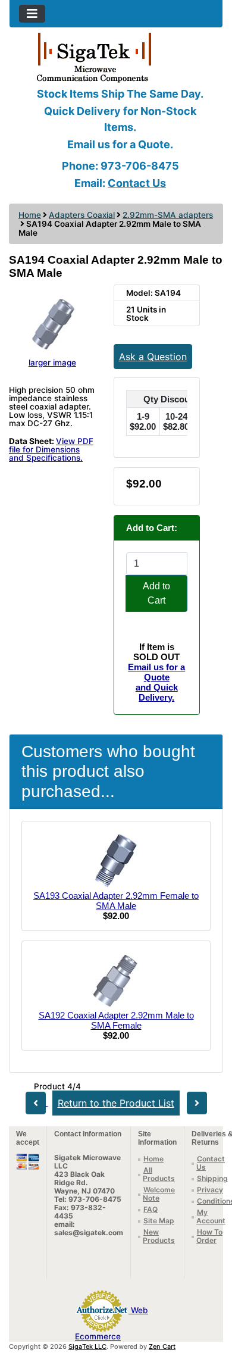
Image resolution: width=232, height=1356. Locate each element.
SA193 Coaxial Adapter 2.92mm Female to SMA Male (116, 901)
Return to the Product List (116, 1103)
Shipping (212, 1178)
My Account (210, 1216)
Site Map (158, 1220)
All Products (159, 1174)
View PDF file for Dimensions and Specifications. (51, 449)
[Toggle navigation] (32, 14)
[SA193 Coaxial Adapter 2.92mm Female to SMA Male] (116, 860)
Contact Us (137, 183)
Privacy (210, 1189)
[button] (209, 1297)
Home (29, 215)
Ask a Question (153, 357)
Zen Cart (162, 1346)
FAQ (150, 1209)
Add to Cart (156, 593)
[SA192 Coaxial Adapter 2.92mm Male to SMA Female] (116, 979)
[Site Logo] (116, 57)
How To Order (209, 1236)
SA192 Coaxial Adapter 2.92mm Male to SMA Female (116, 1020)
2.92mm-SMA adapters (168, 215)
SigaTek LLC (87, 1346)
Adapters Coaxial (82, 215)
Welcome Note (159, 1193)
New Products (159, 1236)
